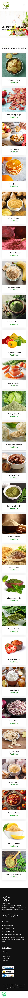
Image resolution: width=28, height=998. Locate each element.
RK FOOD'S (11, 985)
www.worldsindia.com (17, 988)
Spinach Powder (14, 629)
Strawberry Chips (14, 115)
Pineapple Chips (14, 80)
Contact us (6, 958)
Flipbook (5, 960)
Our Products (6, 956)
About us (5, 954)
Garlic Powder (14, 782)
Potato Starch (14, 690)
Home (4, 29)
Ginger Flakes (14, 751)
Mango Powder (14, 844)
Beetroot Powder (14, 253)
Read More (14, 83)
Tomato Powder (14, 659)
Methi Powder (14, 567)
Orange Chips (14, 184)
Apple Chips (14, 149)
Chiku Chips (14, 475)
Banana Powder (14, 287)
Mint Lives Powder (14, 598)
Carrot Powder (14, 383)
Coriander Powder (14, 322)
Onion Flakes (14, 721)
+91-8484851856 (9, 931)
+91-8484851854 (9, 928)
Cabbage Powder (14, 414)
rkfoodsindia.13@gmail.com (13, 934)
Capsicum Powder (14, 352)
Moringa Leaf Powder (14, 874)
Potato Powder (14, 537)
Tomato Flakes (14, 813)
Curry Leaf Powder (14, 506)
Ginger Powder (14, 218)
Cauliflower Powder (14, 445)
